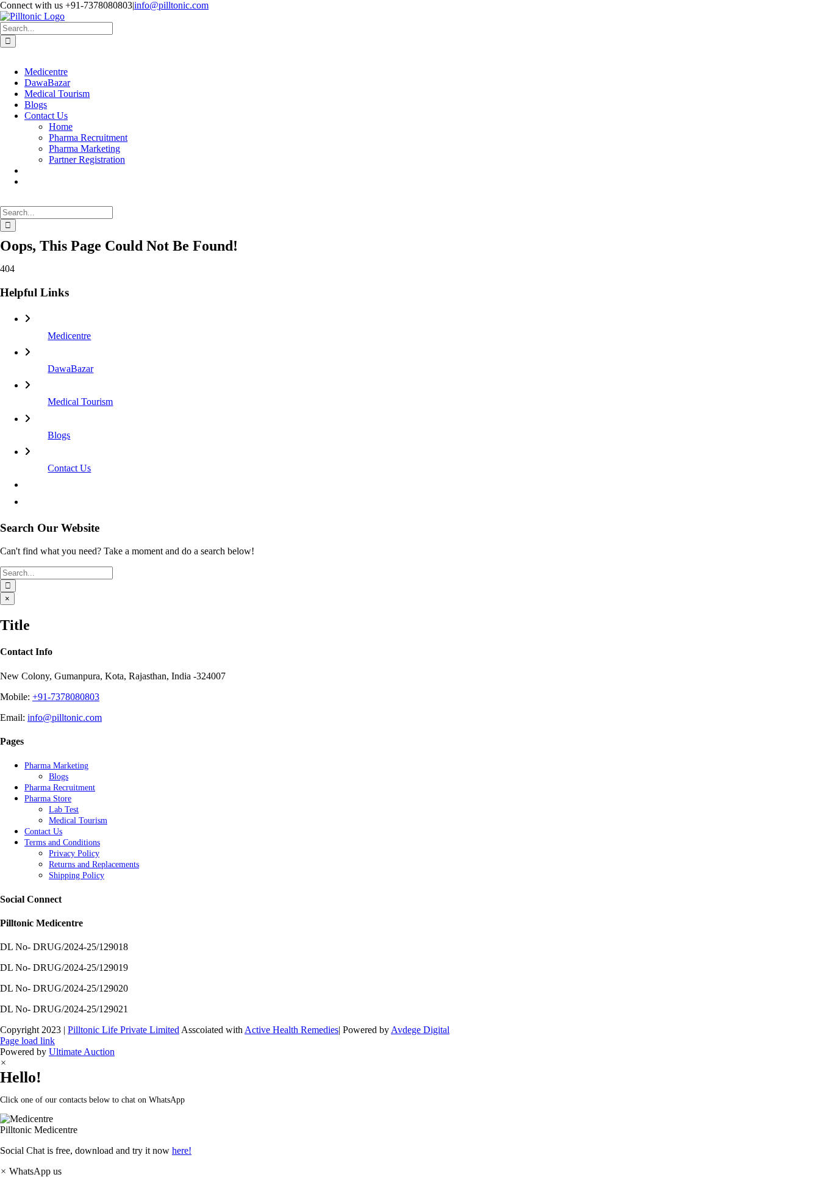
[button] (416, 1125)
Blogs (59, 435)
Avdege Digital (420, 1030)
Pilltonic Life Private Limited (123, 1030)
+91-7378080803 (65, 697)
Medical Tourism (80, 401)
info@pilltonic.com (171, 5)
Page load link (27, 1041)
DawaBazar (70, 368)
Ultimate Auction (82, 1051)
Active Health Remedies (291, 1030)
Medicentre (69, 336)
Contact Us (69, 468)
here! (181, 1150)
